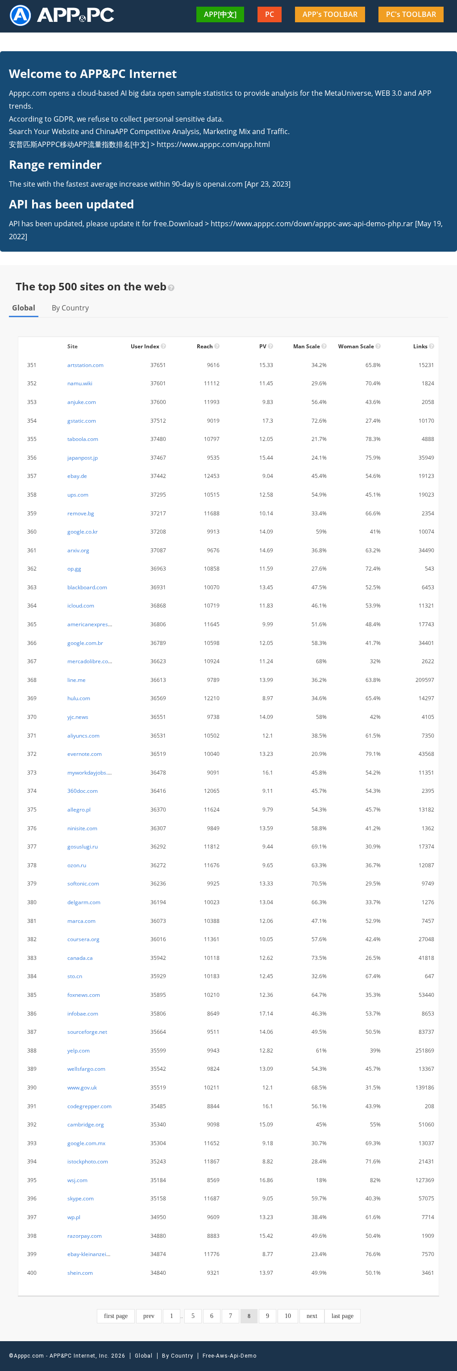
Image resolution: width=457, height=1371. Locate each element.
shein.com (80, 1273)
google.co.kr (82, 531)
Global (23, 308)
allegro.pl (79, 809)
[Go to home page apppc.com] (66, 15)
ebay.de (77, 476)
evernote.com (84, 754)
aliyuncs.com (83, 735)
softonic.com (83, 883)
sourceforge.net (87, 1032)
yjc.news (77, 717)
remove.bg (80, 513)
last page (342, 1316)
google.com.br (85, 643)
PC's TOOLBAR (411, 14)
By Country (70, 308)
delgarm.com (83, 902)
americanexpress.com (95, 624)
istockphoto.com (87, 1161)
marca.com (81, 921)
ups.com (77, 494)
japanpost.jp (82, 457)
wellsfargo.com (86, 1069)
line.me (76, 680)
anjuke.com (81, 402)
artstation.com (85, 365)
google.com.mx (86, 1143)
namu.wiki (79, 383)
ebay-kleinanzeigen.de (95, 1254)
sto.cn (74, 976)
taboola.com (82, 439)
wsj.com (77, 1180)
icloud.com (80, 605)
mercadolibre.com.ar (93, 661)
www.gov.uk (82, 1087)
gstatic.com (81, 420)
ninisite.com (82, 828)
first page (116, 1316)
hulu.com (78, 698)
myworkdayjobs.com (92, 772)
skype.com (80, 1198)
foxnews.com (83, 995)
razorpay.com (84, 1236)
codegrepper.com (89, 1106)
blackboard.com (87, 587)
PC (269, 14)
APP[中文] (220, 14)
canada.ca (80, 958)
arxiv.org (78, 550)
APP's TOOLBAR (330, 14)
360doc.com (82, 791)
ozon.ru (76, 865)
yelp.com (78, 1050)
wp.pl (73, 1217)
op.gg (74, 568)
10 (288, 1316)
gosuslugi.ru (82, 846)
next (312, 1316)
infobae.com (82, 1013)
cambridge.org (85, 1124)
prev (148, 1316)
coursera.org (83, 939)
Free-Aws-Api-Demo (230, 1356)
